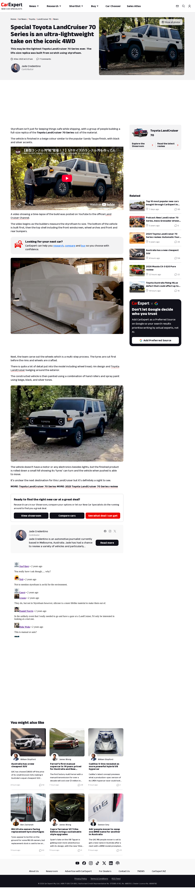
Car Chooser (113, 6)
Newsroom (52, 871)
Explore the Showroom (138, 144)
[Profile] (189, 6)
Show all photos (172, 22)
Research (52, 6)
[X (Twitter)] (104, 863)
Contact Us (124, 871)
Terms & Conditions (99, 878)
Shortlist (74, 6)
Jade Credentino (31, 66)
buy (83, 245)
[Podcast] (117, 863)
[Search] (183, 6)
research (58, 245)
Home (13, 19)
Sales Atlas (134, 6)
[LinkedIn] (111, 863)
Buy (93, 6)
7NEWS (141, 871)
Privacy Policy (80, 878)
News (32, 6)
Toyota (32, 19)
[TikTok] (97, 863)
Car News (22, 19)
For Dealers (105, 871)
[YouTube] (77, 863)
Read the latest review (165, 144)
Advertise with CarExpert (78, 871)
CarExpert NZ (159, 871)
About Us (34, 871)
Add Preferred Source (157, 340)
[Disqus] (67, 599)
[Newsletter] (177, 6)
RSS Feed (116, 878)
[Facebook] (84, 863)
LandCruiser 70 (44, 19)
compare (70, 245)
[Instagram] (91, 863)
